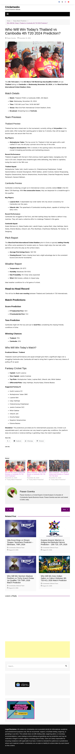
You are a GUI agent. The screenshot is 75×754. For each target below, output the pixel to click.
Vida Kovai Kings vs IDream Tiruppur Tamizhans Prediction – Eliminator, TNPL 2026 (20, 542)
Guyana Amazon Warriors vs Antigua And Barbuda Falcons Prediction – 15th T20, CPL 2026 (54, 542)
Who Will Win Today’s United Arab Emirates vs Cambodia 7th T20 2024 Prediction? (15, 474)
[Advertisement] (37, 649)
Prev (10, 509)
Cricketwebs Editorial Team (16, 547)
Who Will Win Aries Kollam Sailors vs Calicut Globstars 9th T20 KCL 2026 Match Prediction (54, 578)
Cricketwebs (12, 7)
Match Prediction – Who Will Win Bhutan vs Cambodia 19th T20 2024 (36, 474)
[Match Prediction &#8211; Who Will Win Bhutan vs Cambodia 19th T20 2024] (37, 465)
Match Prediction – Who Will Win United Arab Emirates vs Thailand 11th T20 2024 (59, 474)
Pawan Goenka (11, 38)
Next (64, 509)
